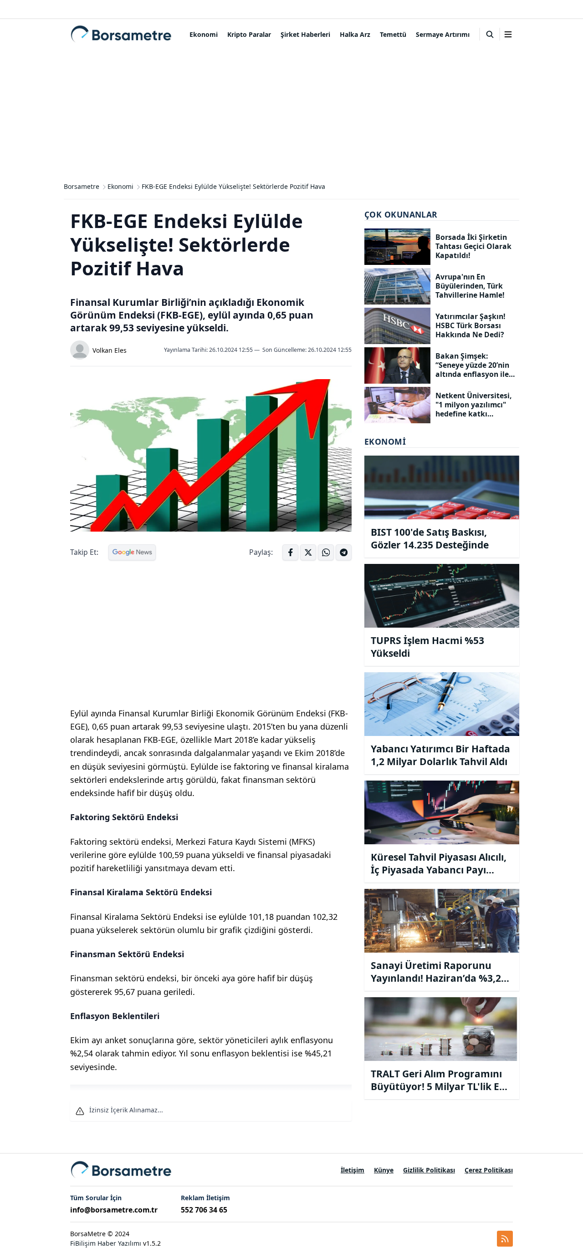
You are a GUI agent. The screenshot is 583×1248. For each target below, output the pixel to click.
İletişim (352, 1170)
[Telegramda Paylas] (326, 552)
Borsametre (81, 186)
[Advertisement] (291, 113)
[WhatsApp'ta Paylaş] (344, 552)
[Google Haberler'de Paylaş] (132, 552)
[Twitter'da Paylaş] (308, 552)
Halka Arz (355, 34)
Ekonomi (203, 34)
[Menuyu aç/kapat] (508, 34)
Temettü (393, 34)
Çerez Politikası (489, 1170)
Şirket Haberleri (305, 34)
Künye (384, 1170)
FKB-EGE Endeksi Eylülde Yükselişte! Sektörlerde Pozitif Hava (233, 186)
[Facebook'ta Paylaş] (290, 552)
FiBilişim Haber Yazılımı (105, 1243)
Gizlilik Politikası (429, 1170)
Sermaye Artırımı (443, 34)
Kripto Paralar (249, 34)
